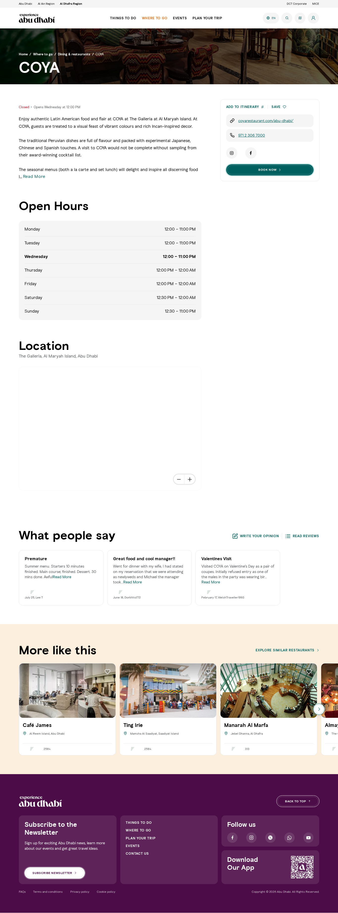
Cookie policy (106, 891)
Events (133, 846)
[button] (284, 107)
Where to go (138, 830)
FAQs (22, 891)
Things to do (139, 823)
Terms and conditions (48, 891)
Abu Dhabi (25, 3)
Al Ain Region (46, 3)
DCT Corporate (297, 3)
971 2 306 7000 (251, 135)
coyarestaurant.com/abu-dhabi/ (265, 120)
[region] (110, 429)
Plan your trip (140, 838)
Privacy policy (79, 891)
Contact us (137, 853)
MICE (315, 3)
